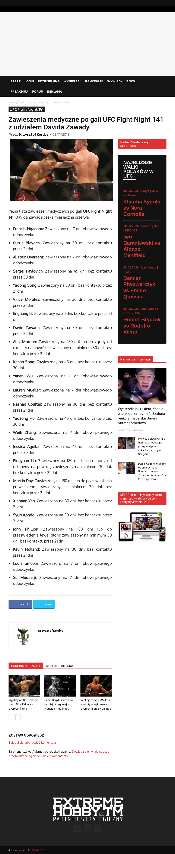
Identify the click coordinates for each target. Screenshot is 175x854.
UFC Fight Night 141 (38, 102)
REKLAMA (54, 91)
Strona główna (16, 102)
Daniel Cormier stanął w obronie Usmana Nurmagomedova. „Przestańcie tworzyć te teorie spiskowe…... (152, 471)
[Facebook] (149, 3)
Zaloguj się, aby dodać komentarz (32, 742)
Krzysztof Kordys (33, 134)
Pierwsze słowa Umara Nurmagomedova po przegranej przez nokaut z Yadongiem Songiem (151, 446)
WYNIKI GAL (72, 81)
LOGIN (29, 81)
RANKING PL (94, 81)
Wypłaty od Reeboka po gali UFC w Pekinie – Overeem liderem (23, 704)
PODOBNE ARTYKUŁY (25, 666)
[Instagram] (156, 3)
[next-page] (18, 717)
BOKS (130, 81)
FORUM (37, 91)
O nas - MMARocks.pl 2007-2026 (28, 850)
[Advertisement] (87, 44)
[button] (161, 81)
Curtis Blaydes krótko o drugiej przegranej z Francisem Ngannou (58, 704)
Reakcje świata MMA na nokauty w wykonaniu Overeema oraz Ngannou (95, 704)
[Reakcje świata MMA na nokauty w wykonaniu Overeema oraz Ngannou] (96, 685)
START (15, 81)
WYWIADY (114, 81)
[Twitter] (163, 3)
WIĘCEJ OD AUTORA (59, 666)
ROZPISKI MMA (49, 81)
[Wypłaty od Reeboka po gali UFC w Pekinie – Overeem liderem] (24, 685)
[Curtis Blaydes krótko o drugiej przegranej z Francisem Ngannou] (60, 685)
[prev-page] (11, 717)
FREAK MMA (19, 91)
